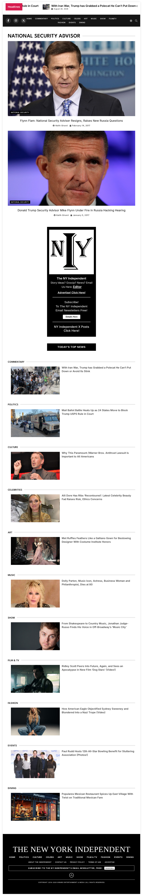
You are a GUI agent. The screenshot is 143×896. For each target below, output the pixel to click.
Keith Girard (61, 125)
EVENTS (72, 22)
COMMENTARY (41, 19)
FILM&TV (112, 19)
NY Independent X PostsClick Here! (71, 328)
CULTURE (66, 19)
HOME (29, 19)
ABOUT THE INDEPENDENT (40, 862)
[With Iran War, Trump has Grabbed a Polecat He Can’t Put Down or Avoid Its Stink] (23, 7)
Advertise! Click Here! (71, 292)
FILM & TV (92, 857)
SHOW (103, 19)
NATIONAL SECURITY (20, 112)
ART (86, 19)
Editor (77, 286)
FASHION (61, 22)
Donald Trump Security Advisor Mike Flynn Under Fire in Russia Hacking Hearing (71, 210)
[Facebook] (8, 20)
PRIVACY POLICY (77, 862)
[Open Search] (136, 21)
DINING (82, 22)
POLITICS (55, 19)
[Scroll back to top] (71, 875)
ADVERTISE (110, 862)
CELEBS (77, 19)
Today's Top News (71, 346)
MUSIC (94, 19)
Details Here (109, 868)
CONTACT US (60, 862)
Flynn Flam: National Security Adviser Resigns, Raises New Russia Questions (71, 120)
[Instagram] (16, 20)
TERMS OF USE (94, 862)
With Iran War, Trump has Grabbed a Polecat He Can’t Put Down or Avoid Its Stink (82, 6)
